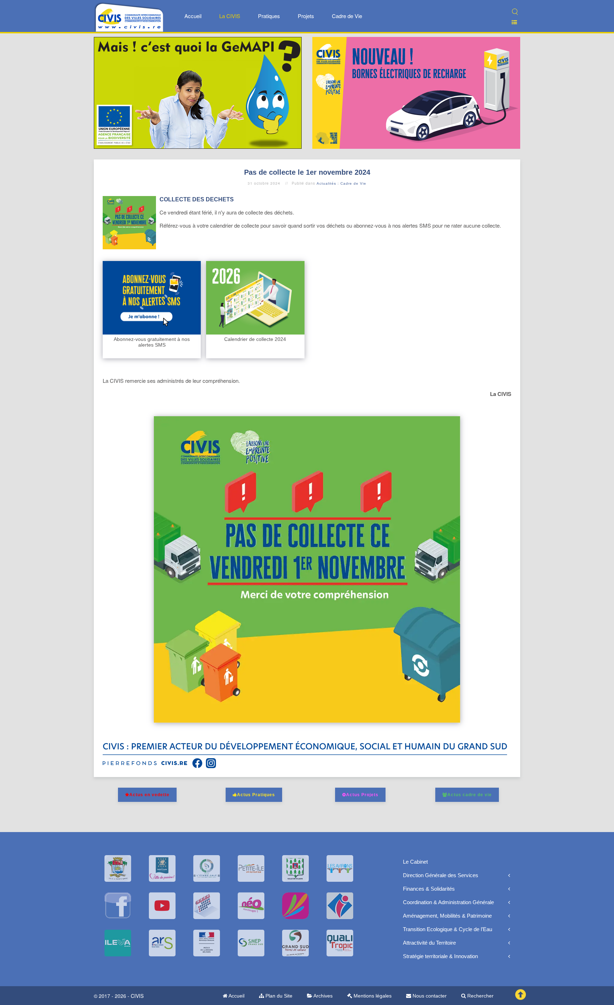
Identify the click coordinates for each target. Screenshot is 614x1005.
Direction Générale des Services (440, 875)
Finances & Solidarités (429, 889)
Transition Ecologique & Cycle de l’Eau (447, 929)
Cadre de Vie (347, 16)
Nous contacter (429, 996)
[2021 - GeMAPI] (198, 92)
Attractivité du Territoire (429, 943)
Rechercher (480, 996)
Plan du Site (278, 996)
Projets (306, 16)
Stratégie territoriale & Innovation (440, 956)
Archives (322, 996)
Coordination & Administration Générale (448, 902)
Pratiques (269, 16)
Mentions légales (372, 996)
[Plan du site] (511, 22)
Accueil (192, 16)
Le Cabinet (415, 862)
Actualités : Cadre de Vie (341, 183)
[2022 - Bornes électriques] (416, 92)
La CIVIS (229, 16)
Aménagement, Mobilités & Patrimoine (447, 916)
